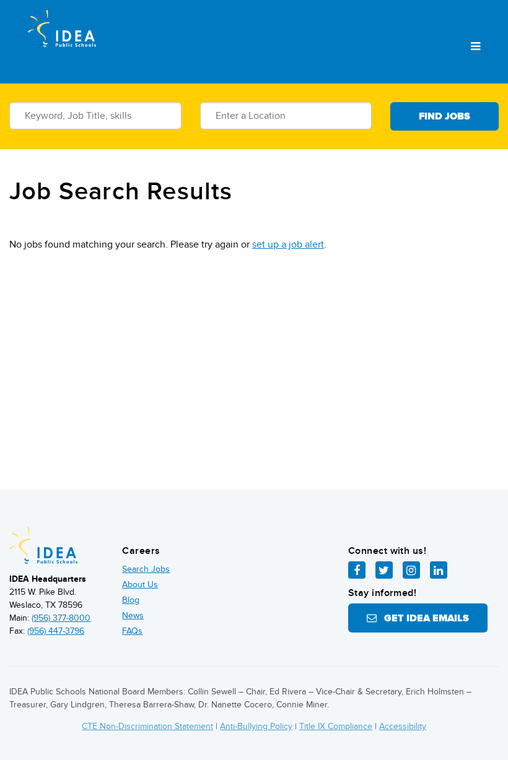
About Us (140, 584)
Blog (130, 600)
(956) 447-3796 (55, 631)
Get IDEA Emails (423, 618)
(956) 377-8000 (61, 618)
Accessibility (402, 726)
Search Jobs (146, 569)
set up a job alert (288, 244)
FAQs (132, 631)
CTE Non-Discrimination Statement (147, 726)
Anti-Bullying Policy (256, 726)
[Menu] (475, 47)
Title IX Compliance (335, 726)
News (133, 615)
